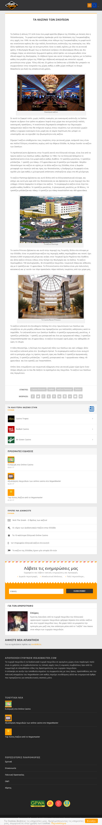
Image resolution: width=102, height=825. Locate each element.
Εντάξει (91, 820)
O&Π (7, 781)
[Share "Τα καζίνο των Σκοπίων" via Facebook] (32, 396)
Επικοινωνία (10, 768)
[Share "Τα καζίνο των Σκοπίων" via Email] (75, 396)
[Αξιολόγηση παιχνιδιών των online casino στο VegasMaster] (11, 476)
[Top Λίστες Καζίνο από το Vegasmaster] (11, 492)
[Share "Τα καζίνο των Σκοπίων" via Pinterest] (54, 396)
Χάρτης (8, 787)
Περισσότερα (58, 823)
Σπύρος (34, 612)
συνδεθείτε (36, 644)
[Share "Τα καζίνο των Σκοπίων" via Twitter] (38, 396)
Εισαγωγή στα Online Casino (20, 464)
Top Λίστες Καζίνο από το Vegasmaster (25, 497)
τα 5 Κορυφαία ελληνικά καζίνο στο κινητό (30, 543)
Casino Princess (38, 389)
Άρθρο (51, 389)
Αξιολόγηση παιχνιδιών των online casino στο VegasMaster (34, 481)
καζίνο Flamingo (64, 389)
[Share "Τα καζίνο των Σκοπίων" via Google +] (43, 396)
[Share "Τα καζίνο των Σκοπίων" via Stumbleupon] (70, 396)
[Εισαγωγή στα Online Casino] (11, 459)
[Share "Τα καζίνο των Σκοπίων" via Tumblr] (48, 396)
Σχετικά (8, 761)
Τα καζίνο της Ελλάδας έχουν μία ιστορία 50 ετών (34, 550)
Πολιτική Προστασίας (14, 774)
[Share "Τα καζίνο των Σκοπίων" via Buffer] (64, 396)
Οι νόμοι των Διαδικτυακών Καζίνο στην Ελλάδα (34, 527)
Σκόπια (78, 389)
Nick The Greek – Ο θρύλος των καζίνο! (29, 520)
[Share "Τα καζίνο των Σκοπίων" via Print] (80, 396)
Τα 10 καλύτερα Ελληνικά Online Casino (30, 535)
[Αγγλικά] (94, 5)
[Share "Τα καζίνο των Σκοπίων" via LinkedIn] (59, 396)
